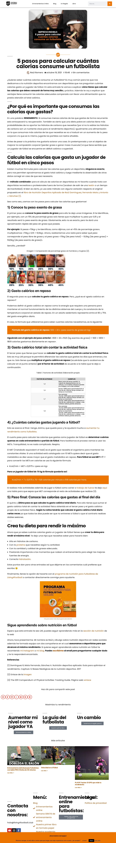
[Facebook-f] (18, 830)
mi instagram (27, 650)
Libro (74, 4)
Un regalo (64, 4)
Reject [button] (91, 840)
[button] (3, 697)
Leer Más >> (10, 773)
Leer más (97, 840)
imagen (28, 674)
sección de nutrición (93, 630)
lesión (91, 185)
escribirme (58, 650)
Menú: (40, 797)
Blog (54, 4)
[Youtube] (9, 830)
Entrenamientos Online (40, 4)
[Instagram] (14, 830)
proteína (20, 544)
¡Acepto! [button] (84, 840)
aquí (104, 487)
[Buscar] (109, 3)
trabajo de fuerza (85, 487)
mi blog (40, 650)
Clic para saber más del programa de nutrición (58, 619)
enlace (87, 680)
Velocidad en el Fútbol (49, 768)
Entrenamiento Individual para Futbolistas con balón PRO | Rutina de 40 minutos (23, 769)
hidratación (25, 559)
